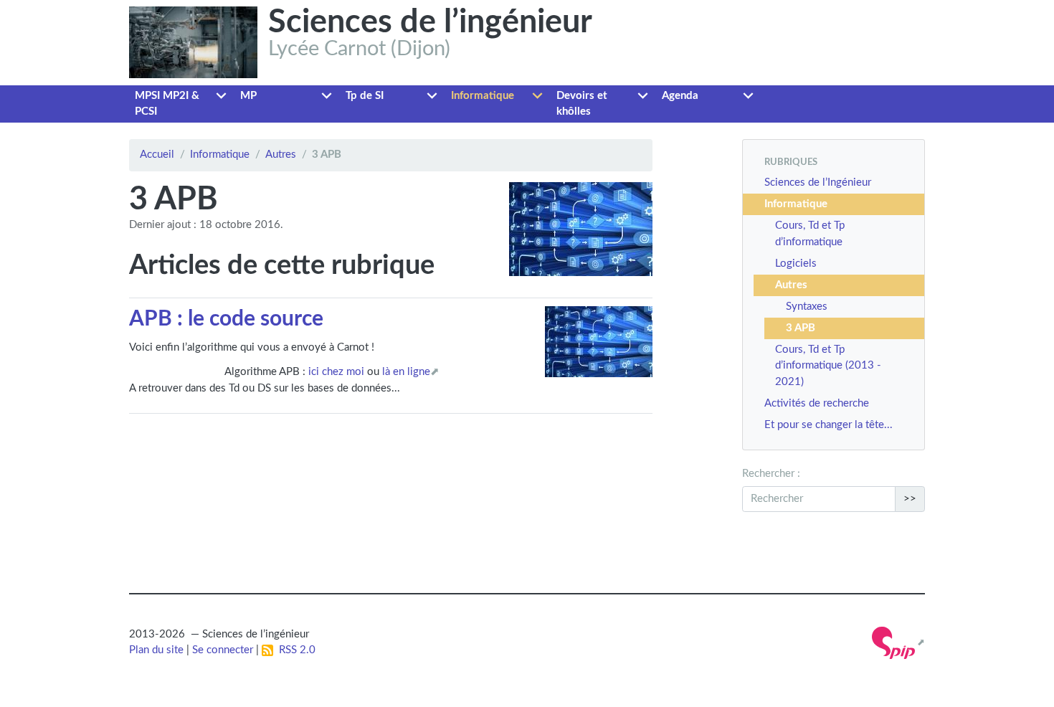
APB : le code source (226, 319)
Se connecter (222, 650)
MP (248, 95)
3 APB (800, 328)
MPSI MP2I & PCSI (167, 104)
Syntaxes (806, 306)
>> (909, 498)
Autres (280, 154)
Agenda (680, 95)
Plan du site (156, 650)
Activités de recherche (816, 403)
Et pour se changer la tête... (828, 424)
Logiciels (796, 263)
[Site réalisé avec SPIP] (898, 642)
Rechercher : (771, 473)
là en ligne (406, 371)
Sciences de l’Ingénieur (817, 182)
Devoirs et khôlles (581, 104)
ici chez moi (336, 371)
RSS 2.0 (294, 650)
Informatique (482, 95)
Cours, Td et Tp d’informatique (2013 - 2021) (828, 365)
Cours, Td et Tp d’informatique (810, 233)
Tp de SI (365, 95)
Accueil (157, 154)
